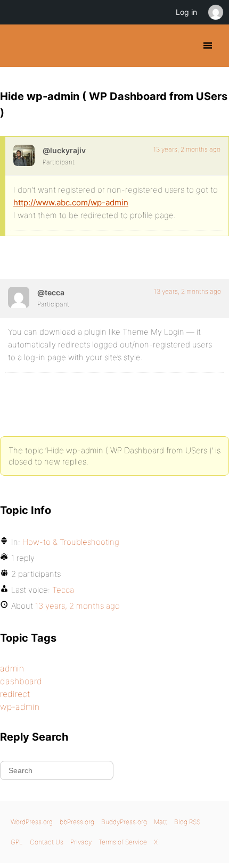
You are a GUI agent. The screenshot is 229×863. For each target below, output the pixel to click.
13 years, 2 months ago (186, 149)
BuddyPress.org (17, 45)
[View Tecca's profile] (18, 297)
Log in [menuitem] (186, 11)
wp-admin (19, 706)
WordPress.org (32, 822)
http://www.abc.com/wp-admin (70, 202)
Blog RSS (187, 822)
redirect (15, 693)
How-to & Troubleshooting (70, 542)
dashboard (21, 681)
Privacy (81, 842)
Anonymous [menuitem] (215, 12)
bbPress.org (77, 822)
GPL (17, 842)
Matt (160, 822)
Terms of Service (123, 842)
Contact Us (46, 842)
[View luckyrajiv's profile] (24, 155)
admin (12, 668)
